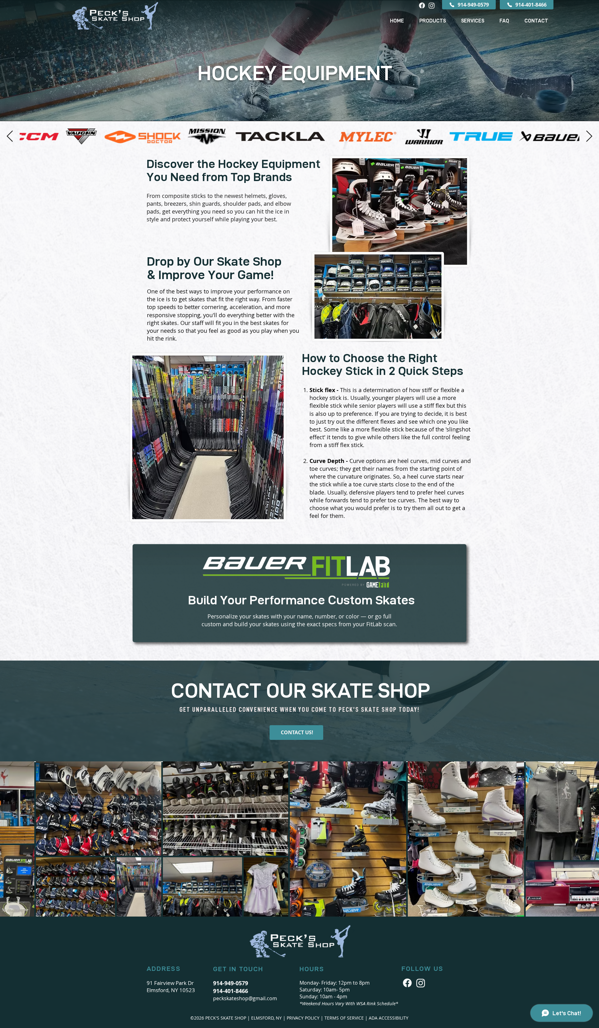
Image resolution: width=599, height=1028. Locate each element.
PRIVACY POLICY (303, 1018)
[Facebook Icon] (407, 983)
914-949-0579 (230, 983)
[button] (432, 21)
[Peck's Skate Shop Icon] (420, 983)
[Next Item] (589, 136)
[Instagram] (432, 5)
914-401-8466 (230, 991)
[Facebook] (422, 5)
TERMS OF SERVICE (344, 1018)
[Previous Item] (9, 136)
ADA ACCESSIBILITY (388, 1018)
